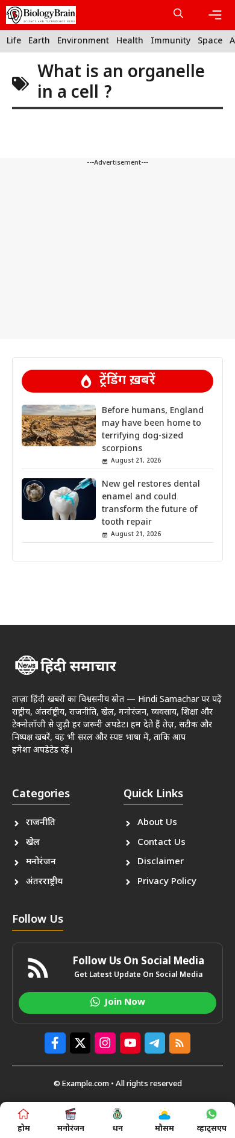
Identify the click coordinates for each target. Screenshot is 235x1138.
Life (14, 41)
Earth (39, 41)
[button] (178, 15)
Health (129, 41)
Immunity (170, 41)
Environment (83, 41)
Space (210, 41)
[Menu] (215, 15)
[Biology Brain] (41, 15)
